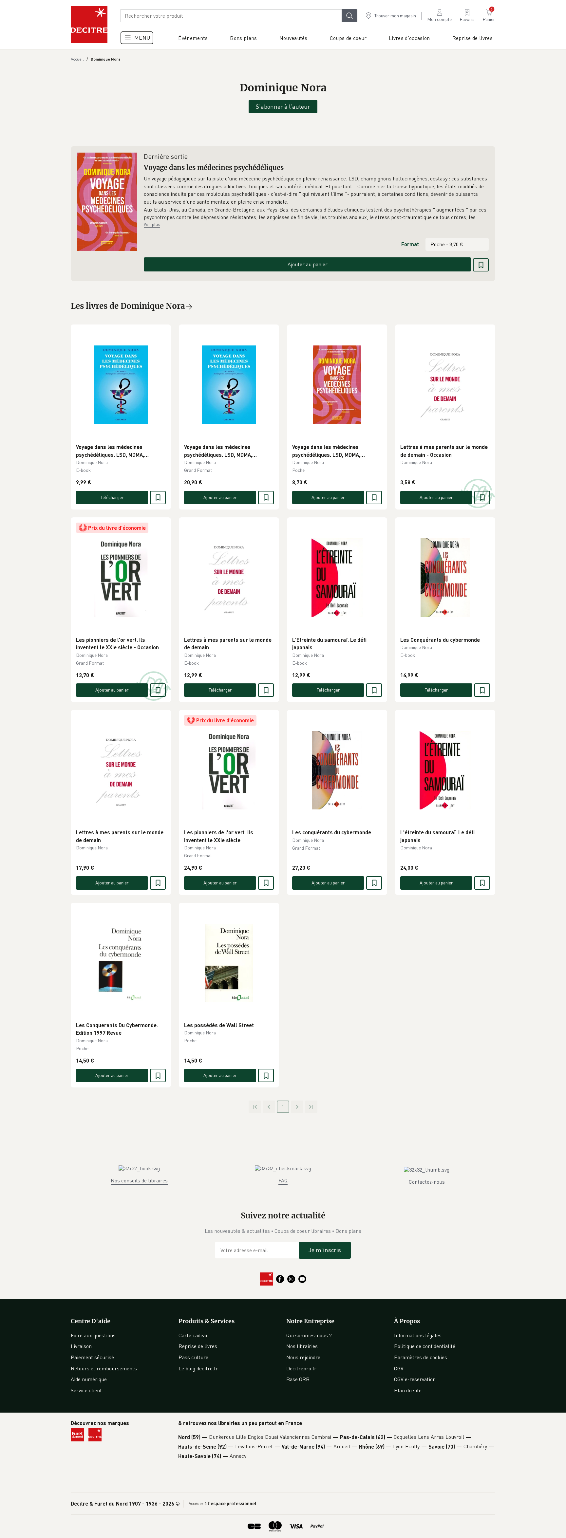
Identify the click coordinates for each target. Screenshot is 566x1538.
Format (410, 244)
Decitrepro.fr (301, 1368)
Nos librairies (302, 1346)
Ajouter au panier (308, 264)
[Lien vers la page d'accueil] (89, 24)
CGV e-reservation (415, 1379)
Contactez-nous (427, 1181)
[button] (316, 198)
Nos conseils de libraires (139, 1180)
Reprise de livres (198, 1346)
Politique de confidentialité (424, 1346)
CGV (399, 1368)
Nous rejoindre (303, 1357)
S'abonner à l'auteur (283, 106)
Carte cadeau (194, 1335)
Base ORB (298, 1379)
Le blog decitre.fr (198, 1368)
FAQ (283, 1180)
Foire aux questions (93, 1335)
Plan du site (408, 1390)
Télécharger (112, 497)
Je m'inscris (325, 1249)
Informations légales (418, 1335)
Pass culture (193, 1357)
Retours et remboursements (104, 1368)
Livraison (81, 1346)
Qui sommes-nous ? (309, 1335)
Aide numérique (89, 1379)
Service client (86, 1390)
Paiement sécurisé (92, 1357)
